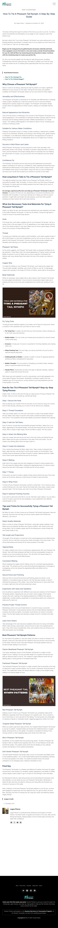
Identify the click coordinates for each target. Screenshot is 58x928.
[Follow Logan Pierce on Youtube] (17, 822)
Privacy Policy (22, 885)
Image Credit (35, 885)
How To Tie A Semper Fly (13, 77)
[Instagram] (27, 890)
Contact (40, 885)
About (17, 885)
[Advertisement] (29, 838)
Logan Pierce (15, 809)
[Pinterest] (30, 890)
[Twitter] (23, 890)
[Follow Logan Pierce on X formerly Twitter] (14, 822)
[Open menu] (54, 4)
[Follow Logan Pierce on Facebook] (11, 822)
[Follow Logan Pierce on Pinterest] (20, 822)
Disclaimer (29, 885)
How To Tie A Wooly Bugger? (14, 79)
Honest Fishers (36, 917)
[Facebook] (34, 890)
